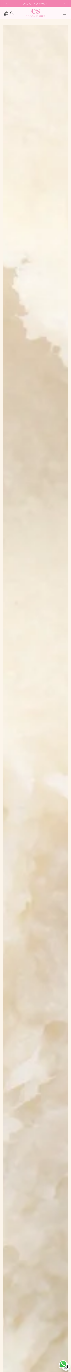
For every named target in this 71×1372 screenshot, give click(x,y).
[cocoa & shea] (35, 13)
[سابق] (64, 3)
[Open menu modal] (64, 13)
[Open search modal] (11, 13)
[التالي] (6, 3)
